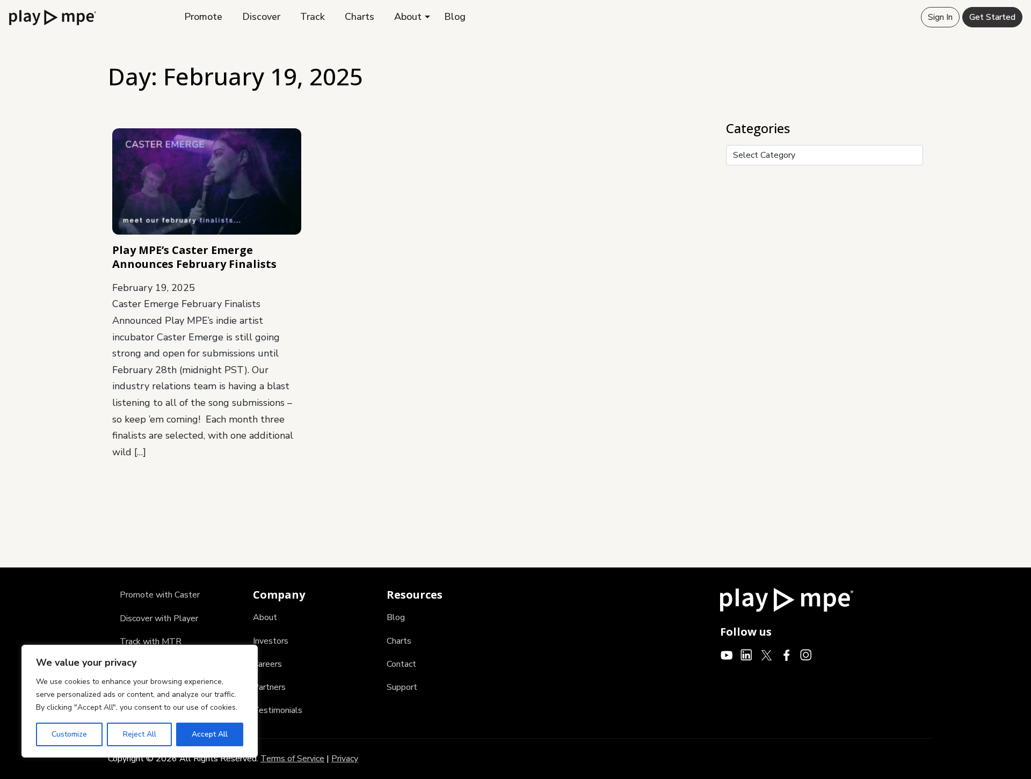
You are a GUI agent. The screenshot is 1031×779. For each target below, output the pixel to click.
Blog (455, 16)
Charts (359, 16)
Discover (261, 16)
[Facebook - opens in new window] (786, 654)
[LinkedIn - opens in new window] (746, 654)
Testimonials (277, 710)
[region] (139, 701)
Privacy (344, 759)
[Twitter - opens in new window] (766, 654)
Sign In (940, 17)
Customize (69, 734)
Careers (267, 664)
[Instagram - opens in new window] (806, 654)
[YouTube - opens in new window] (727, 654)
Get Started (992, 17)
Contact (401, 664)
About (408, 16)
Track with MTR (150, 641)
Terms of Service (292, 759)
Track (312, 16)
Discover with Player (159, 618)
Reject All (139, 734)
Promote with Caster (160, 595)
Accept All (210, 734)
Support (402, 687)
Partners (269, 687)
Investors (270, 641)
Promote (203, 16)
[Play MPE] (53, 16)
